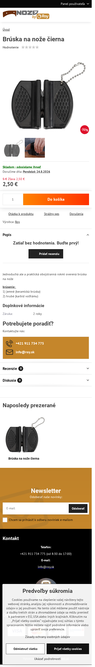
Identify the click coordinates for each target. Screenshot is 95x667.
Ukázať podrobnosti (47, 659)
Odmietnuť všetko (25, 649)
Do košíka (56, 199)
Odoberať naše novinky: (46, 497)
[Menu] (86, 14)
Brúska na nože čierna (23, 458)
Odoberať (78, 508)
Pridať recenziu (48, 254)
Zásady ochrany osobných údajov (47, 637)
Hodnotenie (11, 47)
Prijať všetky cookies (68, 649)
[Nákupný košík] (75, 14)
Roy (17, 222)
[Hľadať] (65, 14)
